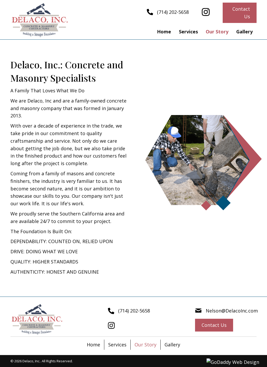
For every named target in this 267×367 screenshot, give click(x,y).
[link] (164, 31)
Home (93, 344)
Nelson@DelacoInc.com (232, 311)
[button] (240, 13)
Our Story (145, 344)
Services (117, 344)
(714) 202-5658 (173, 12)
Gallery (172, 344)
